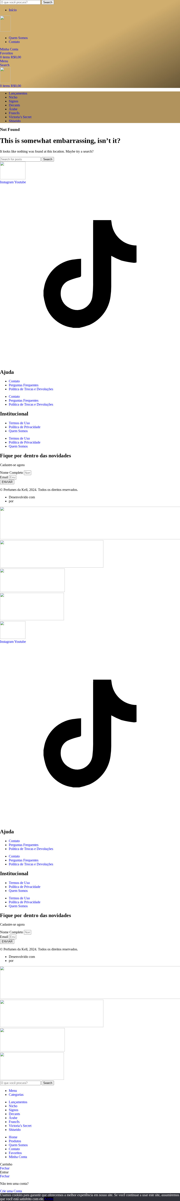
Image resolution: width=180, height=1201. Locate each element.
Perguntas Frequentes (23, 385)
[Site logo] (5, 30)
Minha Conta (18, 1157)
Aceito (48, 1199)
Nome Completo (12, 472)
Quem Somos (18, 431)
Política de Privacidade (24, 427)
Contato (14, 381)
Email (4, 477)
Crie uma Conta (11, 1191)
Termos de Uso (19, 423)
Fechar (4, 1168)
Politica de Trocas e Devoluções (31, 389)
